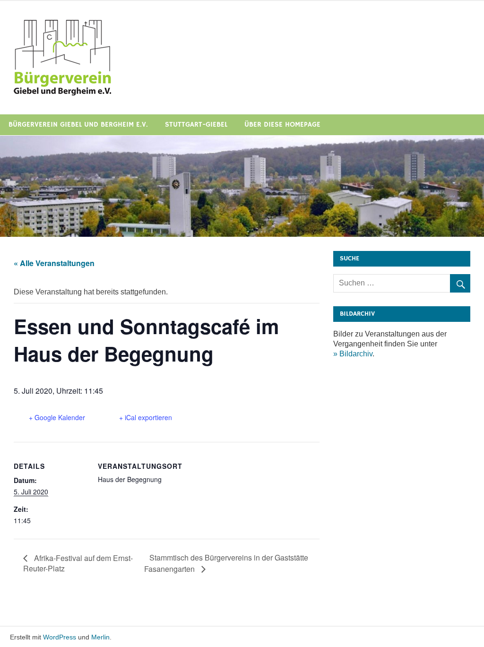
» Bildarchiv (352, 354)
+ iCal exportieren (145, 417)
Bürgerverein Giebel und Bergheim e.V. (78, 124)
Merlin (100, 637)
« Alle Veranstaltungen (54, 263)
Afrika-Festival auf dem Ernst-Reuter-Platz (78, 563)
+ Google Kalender (57, 417)
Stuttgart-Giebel (196, 124)
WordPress (59, 637)
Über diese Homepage (282, 124)
